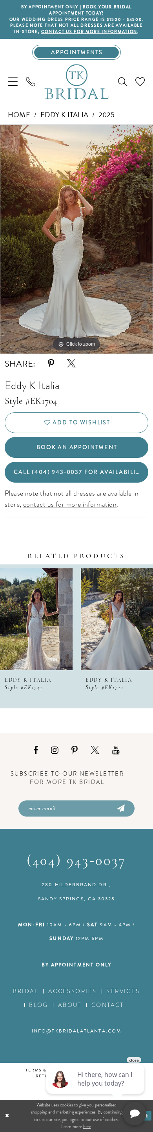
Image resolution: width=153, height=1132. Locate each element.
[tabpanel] (76, 239)
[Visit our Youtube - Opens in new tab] (116, 750)
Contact (107, 1005)
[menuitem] (13, 82)
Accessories (72, 991)
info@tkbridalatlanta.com (76, 1030)
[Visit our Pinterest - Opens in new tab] (74, 750)
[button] (13, 82)
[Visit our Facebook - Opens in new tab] (35, 750)
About (70, 1005)
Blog (38, 1005)
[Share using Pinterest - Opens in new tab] (51, 364)
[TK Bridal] (76, 82)
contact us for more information (89, 32)
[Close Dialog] (7, 1115)
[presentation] (36, 619)
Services (123, 991)
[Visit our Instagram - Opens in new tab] (55, 750)
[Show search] (122, 82)
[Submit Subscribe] (120, 808)
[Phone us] (30, 82)
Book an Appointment (76, 447)
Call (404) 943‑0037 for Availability (78, 472)
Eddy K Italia (64, 114)
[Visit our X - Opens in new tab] (95, 750)
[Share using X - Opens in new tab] (71, 364)
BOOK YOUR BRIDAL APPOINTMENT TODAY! (90, 10)
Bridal (25, 991)
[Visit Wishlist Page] (140, 82)
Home (19, 114)
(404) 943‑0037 (76, 861)
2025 (106, 114)
